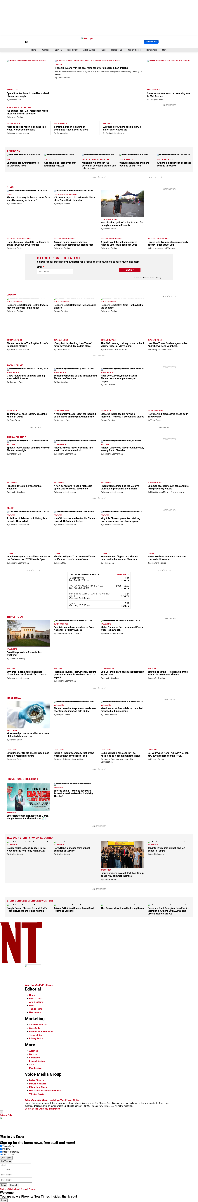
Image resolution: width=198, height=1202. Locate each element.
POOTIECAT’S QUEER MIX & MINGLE (86, 586)
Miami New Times (38, 1087)
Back (3, 1185)
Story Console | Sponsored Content (30, 900)
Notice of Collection (141, 278)
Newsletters (151, 50)
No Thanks (6, 1161)
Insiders (6, 1149)
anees (72, 603)
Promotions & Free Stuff (22, 779)
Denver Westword (37, 1083)
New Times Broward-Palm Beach (45, 1090)
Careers (33, 1054)
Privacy (158, 278)
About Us (33, 1051)
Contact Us (34, 1057)
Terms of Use (35, 1035)
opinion (11, 294)
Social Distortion (76, 578)
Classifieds (34, 1028)
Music (103, 50)
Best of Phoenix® (10, 1152)
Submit (13, 1185)
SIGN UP (130, 270)
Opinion (58, 50)
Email (40, 267)
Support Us (151, 42)
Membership (35, 1068)
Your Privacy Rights (69, 1100)
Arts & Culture (89, 50)
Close (3, 1200)
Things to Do (8, 1146)
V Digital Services (37, 1094)
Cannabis (45, 50)
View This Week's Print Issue (39, 985)
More (164, 50)
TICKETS (125, 580)
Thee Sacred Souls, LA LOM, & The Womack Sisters (89, 595)
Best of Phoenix (134, 50)
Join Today (6, 1157)
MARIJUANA (14, 698)
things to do (15, 616)
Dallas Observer (37, 1080)
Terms (152, 278)
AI (59, 1100)
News (33, 50)
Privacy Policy (36, 1038)
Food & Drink (72, 50)
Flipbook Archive (37, 1061)
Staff (31, 1064)
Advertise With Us (37, 1024)
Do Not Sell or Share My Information (42, 1109)
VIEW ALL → (123, 574)
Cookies (42, 1100)
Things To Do (116, 50)
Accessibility (52, 1100)
